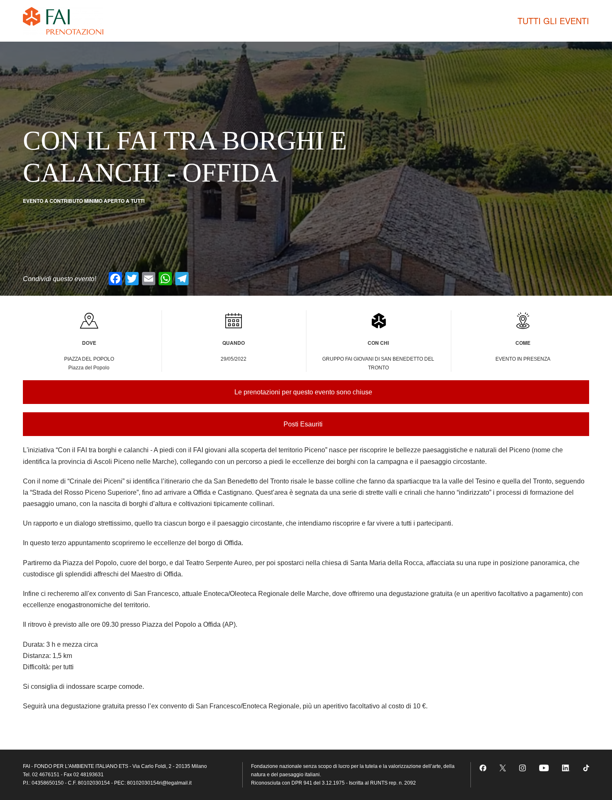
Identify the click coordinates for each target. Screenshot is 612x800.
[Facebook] (483, 767)
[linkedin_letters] (566, 767)
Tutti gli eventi (553, 21)
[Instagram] (522, 767)
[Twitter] (503, 767)
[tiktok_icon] (586, 767)
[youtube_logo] (544, 767)
